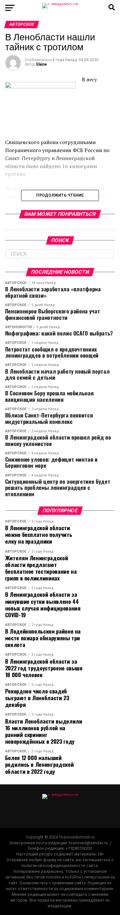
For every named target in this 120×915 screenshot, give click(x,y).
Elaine (41, 64)
